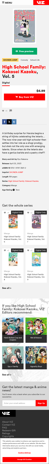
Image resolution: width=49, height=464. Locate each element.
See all (6, 288)
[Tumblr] (14, 121)
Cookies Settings (24, 453)
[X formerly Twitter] (9, 121)
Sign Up (41, 403)
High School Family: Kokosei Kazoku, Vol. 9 (36, 277)
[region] (24, 451)
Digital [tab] (6, 82)
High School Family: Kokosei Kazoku (24, 69)
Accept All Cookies (24, 459)
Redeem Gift (9, 430)
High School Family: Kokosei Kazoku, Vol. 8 (13, 277)
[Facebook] (4, 121)
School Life (35, 60)
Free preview (26, 51)
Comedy (24, 60)
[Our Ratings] (14, 190)
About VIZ (7, 421)
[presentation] (12, 221)
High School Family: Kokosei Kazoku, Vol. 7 (36, 239)
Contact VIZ (8, 424)
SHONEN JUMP (10, 60)
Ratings (6, 433)
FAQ (4, 427)
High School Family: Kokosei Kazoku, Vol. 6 (13, 239)
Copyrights (8, 436)
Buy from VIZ (26, 97)
